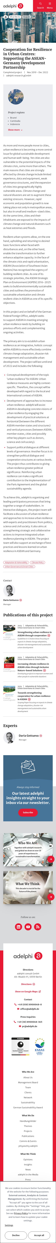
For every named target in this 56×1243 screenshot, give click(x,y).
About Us (28, 1077)
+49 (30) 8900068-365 (29, 1022)
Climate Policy (37, 562)
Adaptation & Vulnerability (16, 562)
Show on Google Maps (26, 991)
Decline (16, 1235)
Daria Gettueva (11, 600)
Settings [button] (9, 1225)
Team (28, 1087)
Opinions (28, 1159)
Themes (28, 1126)
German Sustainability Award (28, 1107)
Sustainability (28, 1102)
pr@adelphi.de (29, 1026)
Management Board (28, 1082)
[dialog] (28, 1212)
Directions (26, 984)
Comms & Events (28, 1141)
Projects (28, 1131)
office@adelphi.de (29, 1009)
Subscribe (28, 812)
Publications (28, 1136)
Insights (28, 1164)
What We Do (15, 17)
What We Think (28, 1154)
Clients (28, 1092)
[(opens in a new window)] (40, 1054)
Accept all (39, 1235)
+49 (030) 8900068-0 (30, 1004)
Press (28, 1179)
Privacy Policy (21, 1213)
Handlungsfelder (28, 1121)
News (28, 1169)
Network (28, 1097)
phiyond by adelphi (28, 1146)
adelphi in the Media (28, 1174)
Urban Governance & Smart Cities (19, 566)
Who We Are (28, 1072)
